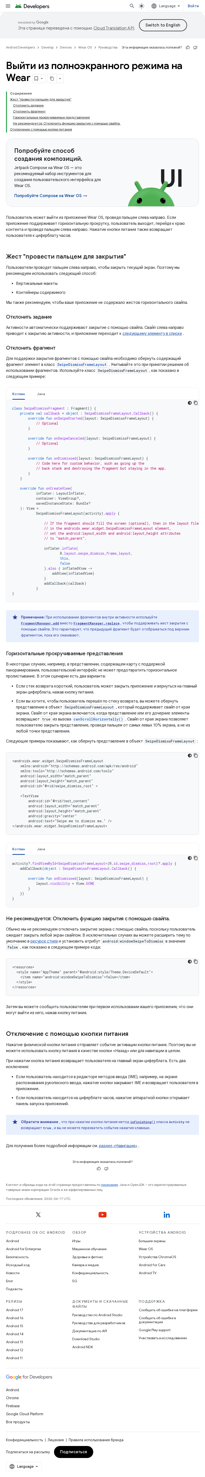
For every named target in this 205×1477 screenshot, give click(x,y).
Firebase (13, 1406)
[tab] (18, 394)
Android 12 (14, 1350)
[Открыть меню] (8, 6)
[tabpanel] (102, 501)
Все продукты (18, 1422)
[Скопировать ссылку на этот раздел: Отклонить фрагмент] (61, 348)
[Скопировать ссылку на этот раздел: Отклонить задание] (57, 317)
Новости (13, 1273)
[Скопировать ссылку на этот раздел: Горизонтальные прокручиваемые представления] (127, 654)
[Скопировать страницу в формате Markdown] (52, 78)
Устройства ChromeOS (157, 1257)
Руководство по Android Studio (97, 1315)
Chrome (12, 1398)
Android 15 (14, 1326)
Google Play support (154, 1330)
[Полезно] (188, 47)
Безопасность (17, 1257)
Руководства (108, 47)
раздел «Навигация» (118, 1145)
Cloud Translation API (114, 28)
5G (74, 1281)
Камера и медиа (85, 1265)
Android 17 (14, 1310)
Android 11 (14, 1358)
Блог (9, 1281)
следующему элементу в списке (152, 333)
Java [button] (41, 394)
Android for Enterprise (23, 1249)
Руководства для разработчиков (98, 1323)
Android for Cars (152, 1265)
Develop (48, 47)
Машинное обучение (89, 1249)
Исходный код (18, 1265)
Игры (76, 1241)
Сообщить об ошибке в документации (157, 1320)
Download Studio (86, 1339)
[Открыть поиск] (132, 6)
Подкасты (14, 1289)
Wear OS (85, 47)
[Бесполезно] (195, 47)
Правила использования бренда (96, 1440)
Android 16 (15, 1318)
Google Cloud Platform (24, 1414)
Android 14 (15, 1334)
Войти (193, 6)
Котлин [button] (18, 394)
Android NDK (82, 1347)
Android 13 (14, 1342)
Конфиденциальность (90, 1273)
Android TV (147, 1273)
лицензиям (109, 1185)
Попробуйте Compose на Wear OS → (50, 195)
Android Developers (20, 47)
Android (12, 1241)
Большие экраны (152, 1241)
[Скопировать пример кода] (196, 403)
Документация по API (89, 1331)
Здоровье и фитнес (87, 1257)
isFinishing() (142, 1122)
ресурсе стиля (44, 941)
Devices (66, 47)
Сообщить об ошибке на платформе (168, 1310)
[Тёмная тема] (190, 403)
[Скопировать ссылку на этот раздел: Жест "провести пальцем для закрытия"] (131, 257)
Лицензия (56, 1440)
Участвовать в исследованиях (163, 1338)
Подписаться (73, 1451)
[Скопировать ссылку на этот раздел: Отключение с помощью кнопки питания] (133, 1034)
